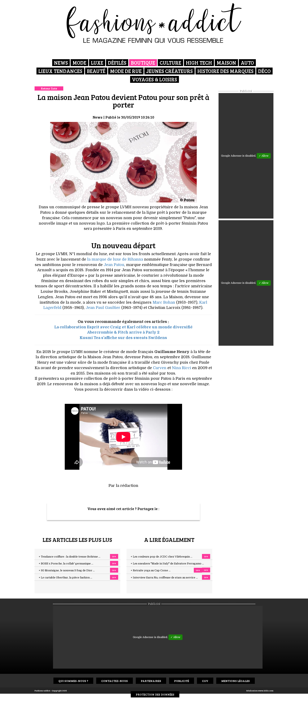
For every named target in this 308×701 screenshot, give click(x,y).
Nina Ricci (181, 368)
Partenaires (151, 681)
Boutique (143, 62)
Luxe (97, 62)
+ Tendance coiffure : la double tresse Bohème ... (69, 556)
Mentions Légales (235, 681)
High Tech (199, 62)
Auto (247, 62)
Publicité (181, 681)
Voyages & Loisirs (154, 79)
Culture (170, 62)
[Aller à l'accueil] (154, 23)
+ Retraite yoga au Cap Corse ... (151, 570)
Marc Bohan (164, 302)
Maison (226, 62)
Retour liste (49, 88)
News (61, 62)
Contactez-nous (114, 681)
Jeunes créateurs (169, 71)
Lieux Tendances (60, 71)
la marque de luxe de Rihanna (115, 259)
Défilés (117, 62)
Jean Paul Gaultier (103, 308)
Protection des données (155, 694)
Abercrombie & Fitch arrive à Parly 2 (123, 332)
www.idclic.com (265, 690)
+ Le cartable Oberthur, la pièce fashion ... (65, 577)
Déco (264, 71)
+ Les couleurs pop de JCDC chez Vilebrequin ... (161, 556)
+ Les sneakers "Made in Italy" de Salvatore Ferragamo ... (167, 563)
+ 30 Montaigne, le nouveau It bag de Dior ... (67, 570)
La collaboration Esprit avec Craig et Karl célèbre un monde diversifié (123, 327)
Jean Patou (114, 265)
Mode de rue (126, 71)
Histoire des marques (225, 71)
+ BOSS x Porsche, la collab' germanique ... (66, 563)
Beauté (96, 71)
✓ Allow (264, 155)
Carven (159, 368)
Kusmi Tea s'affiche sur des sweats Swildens (123, 338)
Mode (79, 62)
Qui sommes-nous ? (73, 681)
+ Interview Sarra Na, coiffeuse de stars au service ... (164, 577)
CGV (205, 681)
